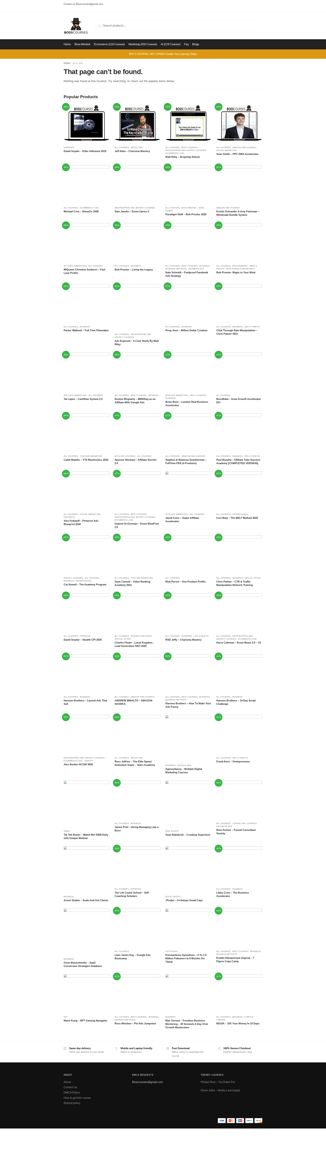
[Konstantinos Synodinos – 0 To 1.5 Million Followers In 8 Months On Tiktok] (188, 928)
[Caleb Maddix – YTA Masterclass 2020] (87, 432)
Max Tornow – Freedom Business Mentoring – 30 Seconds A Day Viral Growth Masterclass (186, 1024)
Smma (67, 831)
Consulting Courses (244, 823)
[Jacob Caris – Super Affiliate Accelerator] (188, 490)
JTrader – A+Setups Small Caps (184, 900)
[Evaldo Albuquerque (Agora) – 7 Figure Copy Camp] (239, 928)
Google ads (184, 765)
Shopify (88, 761)
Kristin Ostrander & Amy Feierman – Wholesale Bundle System (237, 213)
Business (136, 266)
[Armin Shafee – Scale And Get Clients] (87, 869)
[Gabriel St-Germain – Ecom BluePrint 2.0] (137, 490)
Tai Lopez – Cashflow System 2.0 (83, 399)
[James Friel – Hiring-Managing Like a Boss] (137, 800)
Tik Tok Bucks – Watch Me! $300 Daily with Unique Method (86, 836)
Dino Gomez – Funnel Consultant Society (236, 831)
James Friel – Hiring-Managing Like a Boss (136, 829)
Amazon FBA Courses (244, 147)
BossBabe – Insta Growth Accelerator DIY (238, 401)
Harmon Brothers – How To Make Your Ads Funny (188, 705)
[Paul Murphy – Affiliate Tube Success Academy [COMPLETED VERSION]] (239, 432)
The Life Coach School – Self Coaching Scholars (132, 894)
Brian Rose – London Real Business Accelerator (186, 403)
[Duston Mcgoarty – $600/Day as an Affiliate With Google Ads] (137, 371)
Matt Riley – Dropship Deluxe (182, 156)
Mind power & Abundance (240, 269)
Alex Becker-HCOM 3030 (78, 764)
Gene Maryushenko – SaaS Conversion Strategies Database (83, 964)
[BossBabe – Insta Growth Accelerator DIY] (239, 371)
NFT (66, 1017)
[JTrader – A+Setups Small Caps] (188, 869)
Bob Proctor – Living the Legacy (134, 269)
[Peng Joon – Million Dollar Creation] (188, 303)
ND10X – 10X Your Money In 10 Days (237, 1023)
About (67, 1082)
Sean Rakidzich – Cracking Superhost (187, 834)
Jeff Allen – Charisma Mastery (132, 151)
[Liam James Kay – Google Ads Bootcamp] (137, 928)
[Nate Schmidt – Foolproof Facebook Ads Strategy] (188, 242)
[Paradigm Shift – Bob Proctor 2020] (188, 184)
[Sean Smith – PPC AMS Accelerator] (239, 124)
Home (67, 63)
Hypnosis (69, 147)
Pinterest (69, 517)
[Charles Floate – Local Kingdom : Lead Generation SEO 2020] (137, 612)
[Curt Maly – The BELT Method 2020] (239, 490)
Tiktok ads (171, 951)
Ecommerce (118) (174, 153)
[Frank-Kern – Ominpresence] (239, 734)
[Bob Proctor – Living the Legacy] (137, 242)
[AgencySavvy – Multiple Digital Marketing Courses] (188, 738)
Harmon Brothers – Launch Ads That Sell (85, 702)
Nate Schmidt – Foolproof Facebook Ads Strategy (186, 274)
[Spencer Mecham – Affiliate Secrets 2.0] (137, 432)
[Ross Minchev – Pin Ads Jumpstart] (137, 993)
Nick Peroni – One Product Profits (185, 581)
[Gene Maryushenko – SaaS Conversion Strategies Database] (87, 931)
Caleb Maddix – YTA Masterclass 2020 (86, 459)
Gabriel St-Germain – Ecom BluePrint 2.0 (137, 525)
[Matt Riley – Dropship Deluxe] (188, 124)
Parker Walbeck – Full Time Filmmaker (86, 330)
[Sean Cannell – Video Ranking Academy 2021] (137, 554)
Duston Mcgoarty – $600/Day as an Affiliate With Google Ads (135, 401)
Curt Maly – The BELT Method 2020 (237, 517)
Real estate (172, 831)
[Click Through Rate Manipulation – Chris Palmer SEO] (239, 303)
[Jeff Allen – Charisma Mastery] (137, 124)
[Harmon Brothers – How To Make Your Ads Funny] (188, 673)
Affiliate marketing (75, 266)
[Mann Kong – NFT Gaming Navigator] (87, 993)
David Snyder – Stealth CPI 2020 (83, 639)
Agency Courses (73, 578)
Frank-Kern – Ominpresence (233, 761)
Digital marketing (226, 150)
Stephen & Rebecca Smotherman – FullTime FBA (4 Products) (186, 461)
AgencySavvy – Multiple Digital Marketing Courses (183, 771)
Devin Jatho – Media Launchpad (220, 1090)
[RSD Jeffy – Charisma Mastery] (188, 612)
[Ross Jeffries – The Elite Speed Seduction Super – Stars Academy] (137, 734)
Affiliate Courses (125, 456)
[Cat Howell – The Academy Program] (87, 554)
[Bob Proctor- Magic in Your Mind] (239, 242)
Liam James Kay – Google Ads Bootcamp (133, 957)
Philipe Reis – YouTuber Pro (218, 1082)
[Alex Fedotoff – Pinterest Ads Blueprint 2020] (87, 490)
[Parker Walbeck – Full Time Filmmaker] (87, 303)
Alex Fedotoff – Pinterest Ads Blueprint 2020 (81, 522)
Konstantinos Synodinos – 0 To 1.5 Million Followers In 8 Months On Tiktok (185, 958)
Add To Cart (86, 162)
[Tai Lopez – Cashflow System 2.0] (87, 371)
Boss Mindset (189, 208)
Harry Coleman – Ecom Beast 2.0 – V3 (238, 642)
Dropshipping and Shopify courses (185, 150)
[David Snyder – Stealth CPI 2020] (87, 612)
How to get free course (77, 1097)
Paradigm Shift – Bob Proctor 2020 (185, 214)
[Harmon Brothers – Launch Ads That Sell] (87, 673)
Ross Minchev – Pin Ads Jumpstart (135, 1023)
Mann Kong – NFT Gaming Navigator (85, 1020)
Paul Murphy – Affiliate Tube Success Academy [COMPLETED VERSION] (238, 461)
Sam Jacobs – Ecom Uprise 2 (132, 211)
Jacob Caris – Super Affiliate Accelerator (182, 519)
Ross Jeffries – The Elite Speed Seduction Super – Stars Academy (135, 763)
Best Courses (189, 147)
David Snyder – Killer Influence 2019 (85, 151)
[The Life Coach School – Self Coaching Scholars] (137, 865)
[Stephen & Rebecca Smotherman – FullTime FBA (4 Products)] (188, 432)
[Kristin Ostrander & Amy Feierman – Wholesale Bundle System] (239, 184)
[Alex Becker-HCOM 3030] (87, 734)
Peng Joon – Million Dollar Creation (186, 330)
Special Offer (252, 578)
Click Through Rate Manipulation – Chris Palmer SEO (236, 332)
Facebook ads (196, 269)
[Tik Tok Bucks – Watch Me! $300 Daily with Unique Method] (87, 803)
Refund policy (72, 1103)
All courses (122, 147)
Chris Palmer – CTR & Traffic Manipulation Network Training (234, 583)
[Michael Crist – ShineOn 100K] (87, 184)
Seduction (137, 147)
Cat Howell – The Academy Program (85, 584)
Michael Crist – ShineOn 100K (81, 211)
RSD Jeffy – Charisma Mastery (183, 639)
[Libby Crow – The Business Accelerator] (239, 865)
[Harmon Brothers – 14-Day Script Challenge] (239, 673)
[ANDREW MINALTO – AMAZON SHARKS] (137, 673)
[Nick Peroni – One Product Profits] (188, 554)
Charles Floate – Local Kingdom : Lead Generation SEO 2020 (134, 644)
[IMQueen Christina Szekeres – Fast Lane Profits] (87, 242)
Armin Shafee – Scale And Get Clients (86, 900)
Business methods (175, 269)
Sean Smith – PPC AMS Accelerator (237, 154)
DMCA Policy (72, 1092)
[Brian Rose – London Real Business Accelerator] (188, 371)
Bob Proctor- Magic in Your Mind (235, 272)
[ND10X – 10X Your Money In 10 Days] (239, 993)
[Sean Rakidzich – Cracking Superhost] (188, 803)
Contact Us (70, 1087)
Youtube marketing (91, 456)
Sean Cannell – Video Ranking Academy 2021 (132, 583)
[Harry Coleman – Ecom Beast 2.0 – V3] (239, 612)
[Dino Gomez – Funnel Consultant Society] (239, 800)
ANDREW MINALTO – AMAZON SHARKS (133, 702)
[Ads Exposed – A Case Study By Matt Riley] (137, 307)
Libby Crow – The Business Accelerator (232, 894)
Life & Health (201, 636)
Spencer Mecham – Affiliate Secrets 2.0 (136, 461)
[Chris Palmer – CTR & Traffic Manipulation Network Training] (239, 554)
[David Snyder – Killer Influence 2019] (87, 124)
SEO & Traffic (252, 327)
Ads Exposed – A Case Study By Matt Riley (137, 342)
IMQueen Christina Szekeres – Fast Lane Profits (84, 271)
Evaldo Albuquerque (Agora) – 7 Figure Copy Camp (235, 959)
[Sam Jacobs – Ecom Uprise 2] (137, 184)
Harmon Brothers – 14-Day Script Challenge (236, 702)
